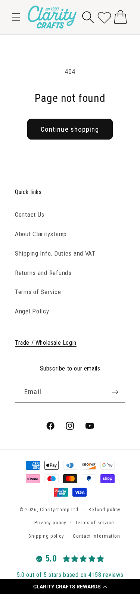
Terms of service (94, 522)
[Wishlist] (104, 17)
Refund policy (104, 509)
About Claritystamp (41, 234)
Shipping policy (46, 536)
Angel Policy (32, 311)
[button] (70, 586)
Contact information (96, 536)
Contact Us (29, 214)
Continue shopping (70, 129)
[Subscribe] (115, 392)
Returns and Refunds (43, 272)
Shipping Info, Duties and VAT (55, 253)
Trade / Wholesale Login (46, 342)
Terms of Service (38, 292)
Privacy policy (50, 522)
